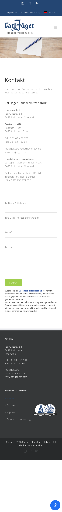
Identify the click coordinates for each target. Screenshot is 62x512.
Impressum (13, 412)
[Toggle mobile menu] (55, 27)
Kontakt (11, 398)
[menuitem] (49, 12)
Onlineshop (13, 405)
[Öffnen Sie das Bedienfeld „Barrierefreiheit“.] (55, 505)
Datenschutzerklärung (30, 290)
